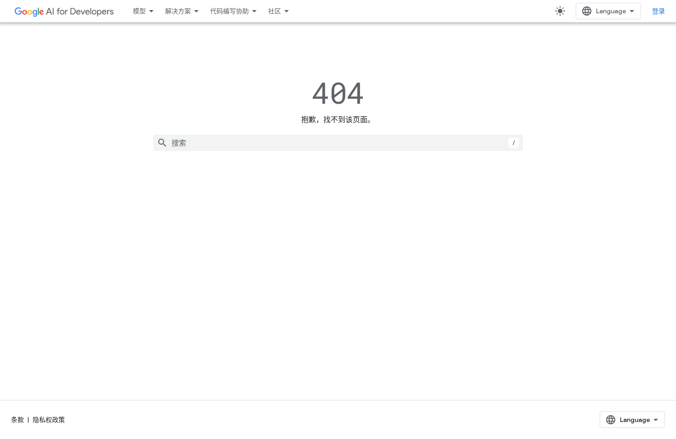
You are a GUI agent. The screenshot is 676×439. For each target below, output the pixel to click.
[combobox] (338, 143)
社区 (274, 11)
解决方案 (178, 11)
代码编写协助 (229, 11)
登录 (658, 11)
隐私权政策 (49, 419)
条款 (17, 419)
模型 (139, 11)
